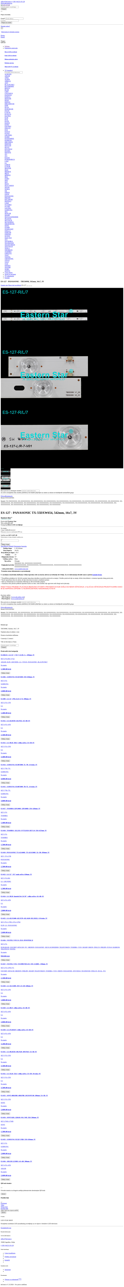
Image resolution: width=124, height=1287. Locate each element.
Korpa (3, 35)
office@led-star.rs (6, 1)
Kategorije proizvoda (11, 48)
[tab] (5, 546)
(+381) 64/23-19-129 (18, 1)
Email (3, 18)
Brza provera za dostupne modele (11, 491)
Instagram (8, 1269)
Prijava (3, 3)
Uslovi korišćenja (10, 1253)
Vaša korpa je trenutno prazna (10, 32)
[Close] (1, 1187)
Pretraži (4, 647)
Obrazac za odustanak (13, 1279)
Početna (7, 46)
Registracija (8, 3)
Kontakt (7, 278)
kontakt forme (97, 575)
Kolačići (7, 1260)
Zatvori (3, 1194)
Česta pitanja (8, 272)
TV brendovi (9, 70)
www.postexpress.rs (17, 599)
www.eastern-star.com (21, 569)
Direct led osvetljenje (14, 285)
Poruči (3, 37)
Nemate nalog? (5, 26)
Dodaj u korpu (5, 544)
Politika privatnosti (10, 1257)
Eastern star (4, 285)
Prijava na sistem (6, 22)
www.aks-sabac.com (18, 597)
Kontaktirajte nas (6, 1228)
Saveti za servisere (10, 274)
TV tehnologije (9, 276)
